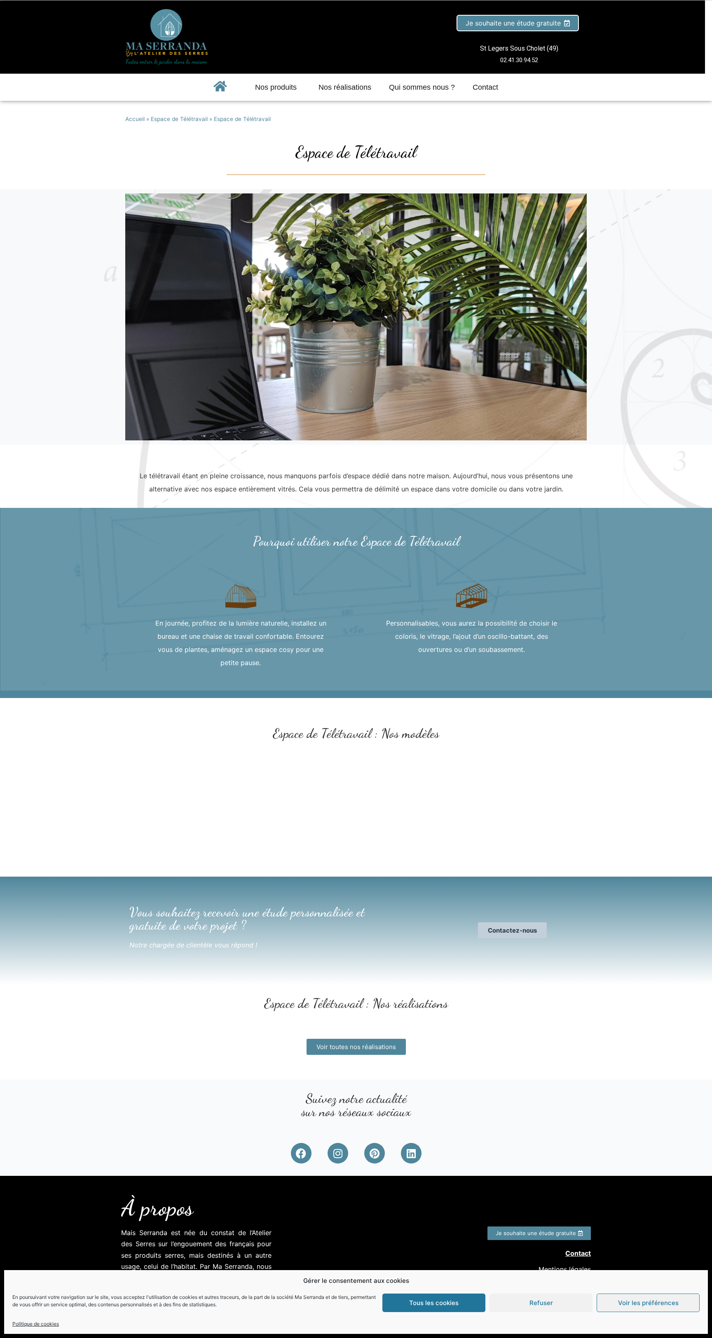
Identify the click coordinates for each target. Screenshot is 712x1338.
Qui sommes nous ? (422, 87)
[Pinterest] (374, 1153)
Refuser (541, 1303)
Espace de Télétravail (179, 119)
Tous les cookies (434, 1303)
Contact (485, 87)
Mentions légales (565, 1269)
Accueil (135, 119)
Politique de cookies (35, 1324)
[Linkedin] (411, 1153)
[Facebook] (301, 1153)
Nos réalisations (345, 87)
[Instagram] (338, 1153)
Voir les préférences (648, 1303)
